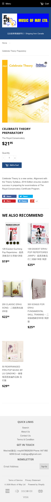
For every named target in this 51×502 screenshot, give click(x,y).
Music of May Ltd (18, 484)
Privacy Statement (33, 480)
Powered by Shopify (36, 484)
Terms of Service (15, 480)
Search (25, 427)
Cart (46, 3)
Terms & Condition (25, 439)
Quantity (6, 152)
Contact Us (25, 435)
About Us (25, 431)
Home (4, 42)
